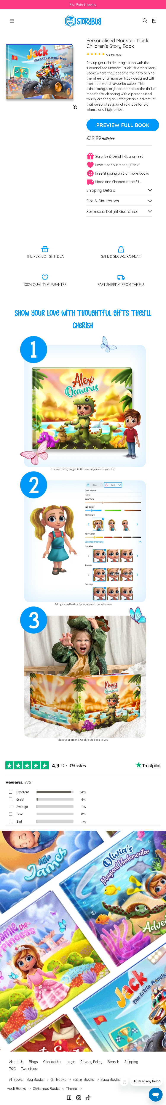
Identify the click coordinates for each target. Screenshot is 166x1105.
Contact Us (52, 1062)
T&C (12, 1068)
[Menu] (11, 20)
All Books (16, 1079)
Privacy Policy (91, 1062)
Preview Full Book (122, 125)
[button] (145, 20)
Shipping (131, 1062)
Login (71, 1062)
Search (113, 1062)
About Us (16, 1062)
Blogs (33, 1062)
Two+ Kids (29, 1068)
